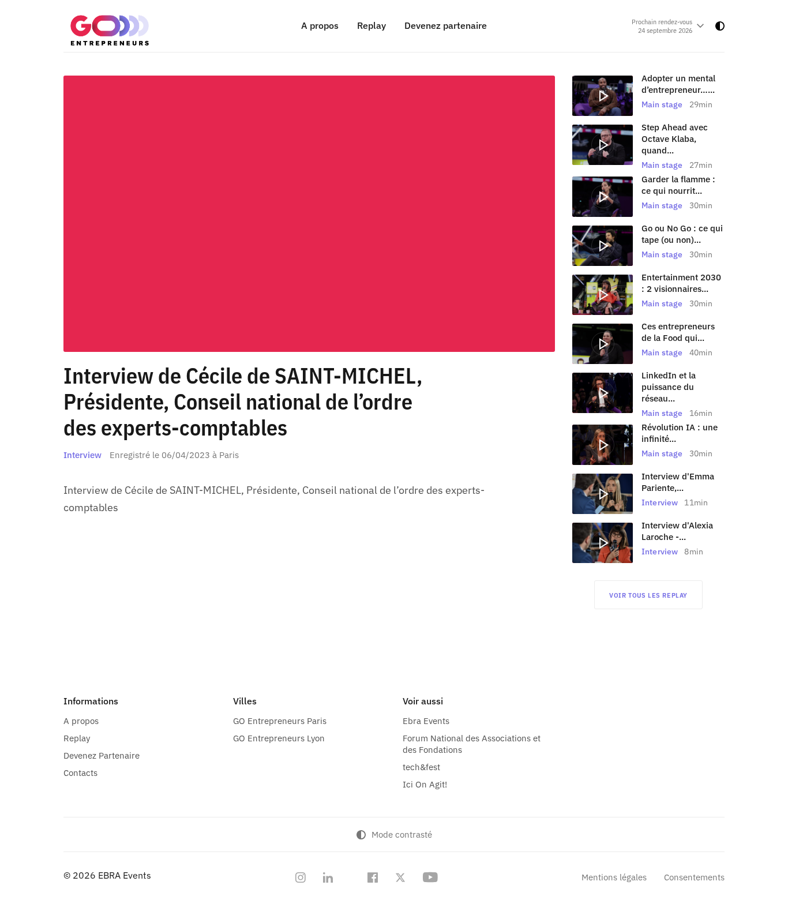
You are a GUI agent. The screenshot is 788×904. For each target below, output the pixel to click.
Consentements (694, 877)
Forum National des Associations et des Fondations (472, 744)
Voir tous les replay (648, 595)
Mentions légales (614, 877)
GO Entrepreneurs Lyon (279, 738)
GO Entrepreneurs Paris (280, 720)
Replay (371, 25)
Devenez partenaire (445, 25)
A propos (320, 25)
